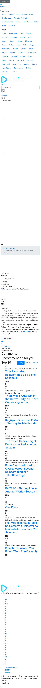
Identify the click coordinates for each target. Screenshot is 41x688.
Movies (18, 22)
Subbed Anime (14, 14)
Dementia (5, 37)
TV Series (27, 22)
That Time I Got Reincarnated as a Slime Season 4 (20, 375)
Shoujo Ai (20, 60)
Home (4, 14)
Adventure (13, 33)
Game (12, 41)
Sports (34, 64)
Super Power (6, 68)
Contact (8, 672)
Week (28, 363)
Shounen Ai (6, 64)
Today (20, 363)
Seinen (4, 60)
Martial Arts (6, 49)
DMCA (7, 670)
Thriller (28, 68)
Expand (6, 273)
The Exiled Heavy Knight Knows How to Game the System (21, 444)
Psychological (31, 53)
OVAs (36, 22)
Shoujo (11, 60)
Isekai (11, 45)
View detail (7, 338)
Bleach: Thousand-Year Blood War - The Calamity (21, 549)
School (22, 56)
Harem (19, 41)
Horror (4, 45)
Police (21, 53)
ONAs (4, 26)
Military (23, 49)
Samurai (14, 56)
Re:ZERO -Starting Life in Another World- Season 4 (21, 490)
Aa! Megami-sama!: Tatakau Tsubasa (15, 293)
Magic (32, 45)
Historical (28, 41)
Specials (12, 26)
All (6, 599)
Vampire (4, 72)
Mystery (4, 53)
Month (35, 363)
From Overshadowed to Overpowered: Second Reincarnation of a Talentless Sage (20, 470)
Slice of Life (17, 64)
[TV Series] (22, 188)
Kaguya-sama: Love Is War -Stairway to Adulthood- (22, 421)
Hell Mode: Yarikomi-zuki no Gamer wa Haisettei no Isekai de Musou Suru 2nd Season (21, 527)
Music (31, 49)
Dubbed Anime (27, 14)
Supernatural (18, 68)
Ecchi (30, 37)
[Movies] (22, 153)
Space (26, 64)
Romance (5, 56)
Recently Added (7, 22)
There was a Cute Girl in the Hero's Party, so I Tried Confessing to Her (22, 399)
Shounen (30, 60)
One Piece (11, 507)
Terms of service (11, 668)
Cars (21, 33)
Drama (22, 37)
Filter (3, 85)
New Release (6, 18)
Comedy (29, 33)
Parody (13, 53)
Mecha (15, 49)
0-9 (6, 604)
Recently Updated (20, 18)
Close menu (6, 1)
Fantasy (4, 41)
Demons (14, 37)
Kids (25, 45)
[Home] (22, 119)
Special (12, 248)
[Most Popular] (22, 222)
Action (4, 33)
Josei (18, 45)
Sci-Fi (30, 56)
